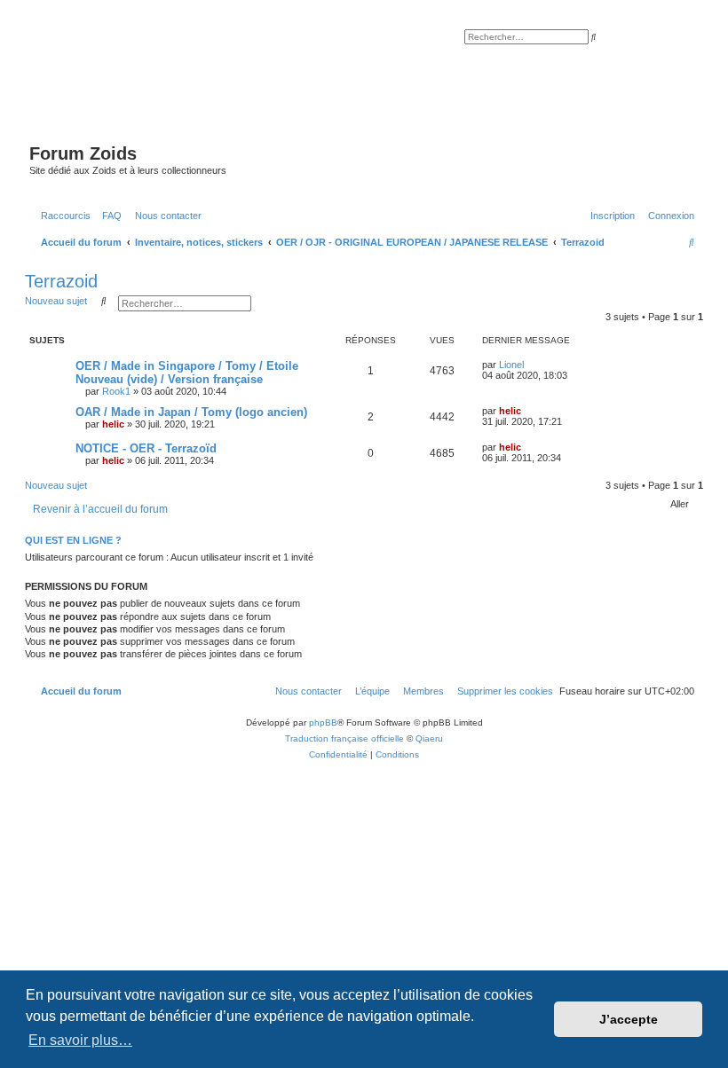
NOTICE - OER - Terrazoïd (146, 448)
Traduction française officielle (344, 738)
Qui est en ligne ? (73, 540)
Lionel (511, 364)
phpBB (323, 722)
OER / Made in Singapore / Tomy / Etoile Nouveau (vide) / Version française (186, 372)
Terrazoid (61, 281)
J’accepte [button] (628, 1019)
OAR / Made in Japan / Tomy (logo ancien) (191, 412)
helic (113, 424)
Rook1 (116, 391)
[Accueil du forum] (359, 86)
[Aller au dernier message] (530, 364)
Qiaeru (429, 738)
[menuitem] (108, 215)
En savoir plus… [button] (80, 1040)
